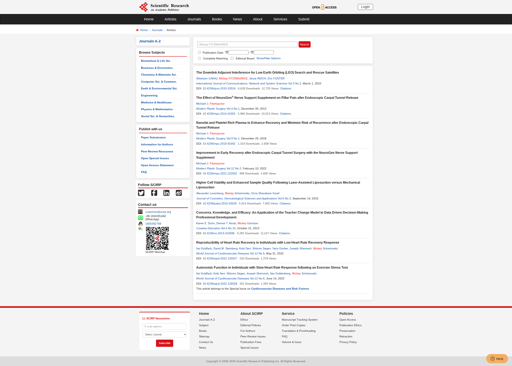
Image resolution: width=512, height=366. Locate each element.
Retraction (345, 336)
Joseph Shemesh (301, 248)
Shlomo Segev (261, 248)
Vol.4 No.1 (233, 108)
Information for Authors (157, 144)
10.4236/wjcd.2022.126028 (220, 283)
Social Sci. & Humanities (157, 116)
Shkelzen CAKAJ (206, 78)
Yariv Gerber (280, 248)
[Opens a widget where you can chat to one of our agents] (497, 359)
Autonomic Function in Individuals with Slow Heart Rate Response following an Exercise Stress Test (272, 267)
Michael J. (210, 103)
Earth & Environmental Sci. (159, 88)
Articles (170, 19)
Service (288, 314)
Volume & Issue (291, 342)
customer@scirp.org (158, 211)
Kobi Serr (245, 248)
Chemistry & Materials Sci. (159, 74)
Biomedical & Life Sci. (156, 60)
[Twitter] (141, 192)
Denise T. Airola (226, 223)
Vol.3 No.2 (294, 83)
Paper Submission (153, 137)
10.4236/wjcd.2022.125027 (220, 258)
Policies (346, 314)
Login (365, 7)
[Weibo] (179, 192)
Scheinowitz (237, 193)
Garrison (248, 223)
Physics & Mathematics (157, 109)
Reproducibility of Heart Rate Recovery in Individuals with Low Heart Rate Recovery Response (267, 242)
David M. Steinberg (225, 248)
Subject (203, 325)
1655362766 (153, 223)
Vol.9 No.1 (233, 138)
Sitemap (204, 336)
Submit (303, 19)
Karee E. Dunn (205, 223)
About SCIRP (251, 314)
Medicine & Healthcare (156, 102)
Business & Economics (157, 67)
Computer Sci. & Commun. (159, 81)
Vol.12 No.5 (257, 253)
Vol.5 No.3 (284, 198)
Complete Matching (215, 58)
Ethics (244, 319)
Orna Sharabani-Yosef (265, 193)
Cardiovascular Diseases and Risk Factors (280, 288)
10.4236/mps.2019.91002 (219, 143)
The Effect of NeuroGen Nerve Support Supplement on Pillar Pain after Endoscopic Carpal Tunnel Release (277, 97)
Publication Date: (213, 52)
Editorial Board (245, 58)
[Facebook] (154, 192)
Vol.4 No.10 (228, 228)
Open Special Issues (155, 158)
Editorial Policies (250, 325)
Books (217, 19)
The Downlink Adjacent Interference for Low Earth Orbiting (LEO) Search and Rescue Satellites (267, 72)
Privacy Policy (348, 342)
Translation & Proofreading (299, 330)
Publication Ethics (350, 325)
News (237, 19)
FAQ (144, 172)
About (257, 19)
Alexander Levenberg (209, 193)
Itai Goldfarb (204, 248)
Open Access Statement (157, 165)
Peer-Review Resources (157, 151)
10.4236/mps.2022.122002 (220, 173)
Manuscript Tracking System (300, 319)
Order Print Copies (293, 325)
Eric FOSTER (276, 78)
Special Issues (249, 347)
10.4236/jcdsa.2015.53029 (220, 203)
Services (280, 19)
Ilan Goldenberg (280, 273)
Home (149, 19)
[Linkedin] (166, 192)
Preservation (347, 330)
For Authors (247, 330)
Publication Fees (250, 342)
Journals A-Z (207, 319)
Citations (285, 88)
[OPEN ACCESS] (324, 6)
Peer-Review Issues (253, 336)
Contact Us (206, 342)
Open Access (347, 319)
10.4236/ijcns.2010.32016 (219, 88)
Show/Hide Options (268, 58)
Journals (194, 19)
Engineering (149, 95)
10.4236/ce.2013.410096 (219, 233)
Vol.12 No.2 (234, 168)
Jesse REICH (257, 78)
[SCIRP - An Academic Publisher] (164, 6)
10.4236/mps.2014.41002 (219, 113)
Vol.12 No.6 (257, 278)
